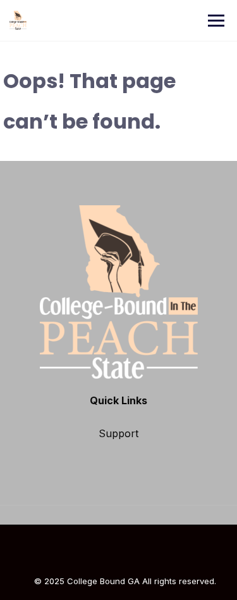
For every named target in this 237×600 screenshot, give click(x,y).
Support (118, 433)
